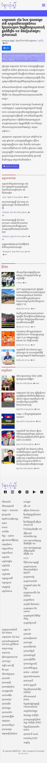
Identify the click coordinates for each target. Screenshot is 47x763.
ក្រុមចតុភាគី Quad (31, 734)
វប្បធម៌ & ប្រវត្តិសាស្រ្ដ (10, 519)
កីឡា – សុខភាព (8, 536)
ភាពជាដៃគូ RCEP (30, 738)
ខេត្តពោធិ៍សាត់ (7, 553)
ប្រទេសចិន (6, 678)
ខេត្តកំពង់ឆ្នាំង (7, 561)
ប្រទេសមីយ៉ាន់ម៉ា (30, 646)
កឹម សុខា (5, 669)
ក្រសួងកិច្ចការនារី (30, 623)
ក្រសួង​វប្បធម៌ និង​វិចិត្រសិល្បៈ (32, 617)
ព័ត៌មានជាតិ (6, 501)
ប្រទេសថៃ (27, 634)
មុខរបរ (4, 523)
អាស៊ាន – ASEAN (31, 672)
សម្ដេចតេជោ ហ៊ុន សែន (11, 166)
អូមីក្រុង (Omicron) (31, 510)
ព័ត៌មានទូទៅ (6, 212)
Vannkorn (24, 753)
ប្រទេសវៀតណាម (30, 638)
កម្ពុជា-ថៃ (27, 629)
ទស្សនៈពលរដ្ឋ (7, 648)
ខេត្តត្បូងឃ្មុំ (6, 587)
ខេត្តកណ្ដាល (6, 582)
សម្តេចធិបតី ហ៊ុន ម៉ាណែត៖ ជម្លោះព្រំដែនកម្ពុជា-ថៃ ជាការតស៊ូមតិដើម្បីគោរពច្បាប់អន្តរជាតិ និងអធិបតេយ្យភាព (30, 352)
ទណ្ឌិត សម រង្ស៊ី (8, 665)
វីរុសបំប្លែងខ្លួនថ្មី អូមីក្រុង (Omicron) (32, 524)
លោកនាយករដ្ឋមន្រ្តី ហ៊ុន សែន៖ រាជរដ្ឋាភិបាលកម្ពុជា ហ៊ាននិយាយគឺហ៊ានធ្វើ (15, 205)
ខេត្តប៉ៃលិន (6, 565)
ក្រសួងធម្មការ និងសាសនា (30, 610)
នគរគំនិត (40, 41)
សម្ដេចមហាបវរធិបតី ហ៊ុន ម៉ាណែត (9, 631)
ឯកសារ (4, 197)
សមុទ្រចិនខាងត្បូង (30, 711)
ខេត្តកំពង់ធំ (6, 574)
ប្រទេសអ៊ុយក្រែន (8, 686)
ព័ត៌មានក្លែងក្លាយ (8, 674)
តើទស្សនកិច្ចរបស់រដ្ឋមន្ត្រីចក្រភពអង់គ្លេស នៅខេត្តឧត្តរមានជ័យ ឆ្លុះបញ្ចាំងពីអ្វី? (28, 275)
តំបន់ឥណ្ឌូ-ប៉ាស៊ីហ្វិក (31, 715)
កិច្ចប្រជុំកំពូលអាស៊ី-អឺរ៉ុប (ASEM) (32, 691)
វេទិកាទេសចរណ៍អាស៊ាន (30, 698)
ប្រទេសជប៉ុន (6, 699)
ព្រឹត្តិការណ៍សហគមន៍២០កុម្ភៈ (30, 535)
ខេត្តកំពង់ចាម (7, 591)
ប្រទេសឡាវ (28, 642)
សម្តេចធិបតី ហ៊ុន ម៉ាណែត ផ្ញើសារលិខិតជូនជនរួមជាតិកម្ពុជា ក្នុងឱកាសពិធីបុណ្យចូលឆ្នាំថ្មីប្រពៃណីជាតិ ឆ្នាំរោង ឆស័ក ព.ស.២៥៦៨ (30, 436)
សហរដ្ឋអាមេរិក (7, 691)
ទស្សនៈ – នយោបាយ (10, 510)
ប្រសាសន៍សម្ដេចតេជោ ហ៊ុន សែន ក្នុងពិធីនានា (10, 643)
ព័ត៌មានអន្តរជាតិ (7, 252)
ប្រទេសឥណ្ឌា (7, 729)
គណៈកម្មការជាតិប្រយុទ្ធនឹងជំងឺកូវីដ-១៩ (32, 542)
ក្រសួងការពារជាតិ (30, 581)
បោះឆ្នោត (27, 501)
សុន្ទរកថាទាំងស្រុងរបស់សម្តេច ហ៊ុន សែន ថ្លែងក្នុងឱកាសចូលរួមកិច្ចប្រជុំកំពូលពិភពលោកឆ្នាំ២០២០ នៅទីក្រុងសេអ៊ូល (15, 188)
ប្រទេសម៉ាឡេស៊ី (29, 655)
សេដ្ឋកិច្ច (27, 742)
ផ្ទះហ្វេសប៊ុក (6, 514)
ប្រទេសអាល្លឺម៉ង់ (8, 716)
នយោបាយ (6, 652)
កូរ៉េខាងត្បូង (6, 708)
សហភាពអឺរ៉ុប (7, 695)
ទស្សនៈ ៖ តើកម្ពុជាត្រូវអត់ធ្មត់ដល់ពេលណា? (28, 416)
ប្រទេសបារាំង (7, 712)
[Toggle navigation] (42, 5)
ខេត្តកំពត (5, 570)
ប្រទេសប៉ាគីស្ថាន (8, 725)
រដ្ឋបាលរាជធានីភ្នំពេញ (10, 540)
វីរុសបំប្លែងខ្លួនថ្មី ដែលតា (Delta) (32, 516)
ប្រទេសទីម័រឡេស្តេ (30, 668)
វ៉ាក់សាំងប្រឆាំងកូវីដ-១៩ (33, 529)
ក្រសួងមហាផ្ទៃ (29, 577)
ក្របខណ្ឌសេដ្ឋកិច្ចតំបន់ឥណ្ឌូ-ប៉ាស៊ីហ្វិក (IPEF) (32, 721)
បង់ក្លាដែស (6, 720)
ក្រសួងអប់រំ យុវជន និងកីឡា (32, 587)
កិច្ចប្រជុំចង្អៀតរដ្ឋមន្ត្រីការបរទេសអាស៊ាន (31, 705)
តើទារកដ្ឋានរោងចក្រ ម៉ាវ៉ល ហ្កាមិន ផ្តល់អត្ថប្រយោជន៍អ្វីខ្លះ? (29, 378)
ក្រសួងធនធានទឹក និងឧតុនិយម (32, 594)
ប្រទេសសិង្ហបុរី (29, 651)
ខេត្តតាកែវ (5, 557)
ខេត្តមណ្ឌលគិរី (7, 578)
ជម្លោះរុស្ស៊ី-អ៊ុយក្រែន (9, 733)
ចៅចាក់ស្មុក (6, 661)
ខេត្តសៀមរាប (7, 544)
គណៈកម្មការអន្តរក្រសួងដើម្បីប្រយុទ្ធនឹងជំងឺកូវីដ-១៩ (32, 551)
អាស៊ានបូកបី (28, 680)
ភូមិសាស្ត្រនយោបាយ (10, 657)
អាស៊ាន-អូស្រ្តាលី (30, 685)
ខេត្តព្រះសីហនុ (7, 548)
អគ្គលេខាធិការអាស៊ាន (32, 676)
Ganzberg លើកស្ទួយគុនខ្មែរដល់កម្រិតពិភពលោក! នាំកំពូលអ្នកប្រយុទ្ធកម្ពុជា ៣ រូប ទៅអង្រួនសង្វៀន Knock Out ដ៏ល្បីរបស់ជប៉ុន (30, 336)
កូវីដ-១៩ (27, 506)
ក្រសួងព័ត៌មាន (29, 600)
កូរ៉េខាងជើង (6, 703)
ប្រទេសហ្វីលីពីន (29, 659)
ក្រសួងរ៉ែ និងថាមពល (31, 604)
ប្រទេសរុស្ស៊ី (6, 682)
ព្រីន (7, 48)
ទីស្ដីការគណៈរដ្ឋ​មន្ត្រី (31, 562)
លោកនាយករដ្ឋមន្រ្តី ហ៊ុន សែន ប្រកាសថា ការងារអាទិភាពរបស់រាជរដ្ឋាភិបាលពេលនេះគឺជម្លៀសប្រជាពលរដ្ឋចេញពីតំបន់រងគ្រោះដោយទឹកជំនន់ (15, 226)
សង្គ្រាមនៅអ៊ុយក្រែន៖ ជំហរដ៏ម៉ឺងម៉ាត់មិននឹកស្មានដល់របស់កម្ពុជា (15, 246)
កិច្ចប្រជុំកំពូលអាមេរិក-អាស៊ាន (32, 728)
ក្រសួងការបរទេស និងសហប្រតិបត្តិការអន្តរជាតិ (31, 569)
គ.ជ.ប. (26, 558)
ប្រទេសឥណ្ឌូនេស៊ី (30, 663)
